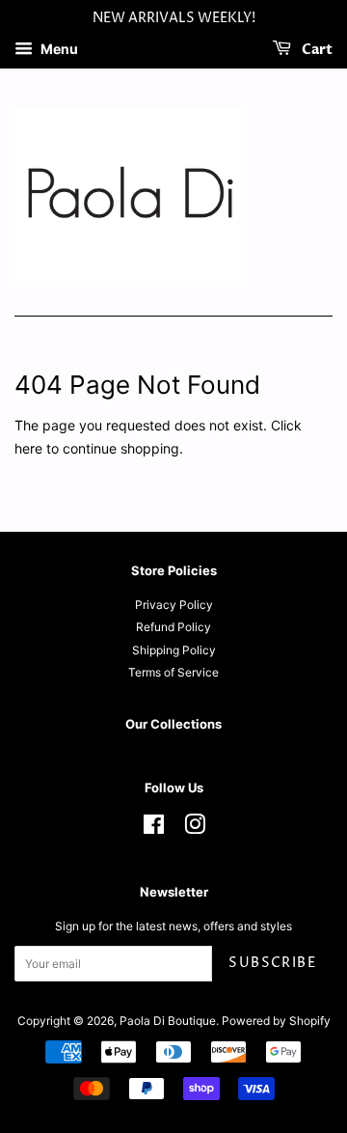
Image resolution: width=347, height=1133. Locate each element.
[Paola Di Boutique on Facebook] (154, 828)
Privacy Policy (174, 604)
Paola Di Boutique (168, 1020)
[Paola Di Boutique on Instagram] (194, 828)
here (28, 448)
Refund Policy (173, 627)
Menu (58, 49)
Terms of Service (173, 672)
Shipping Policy (174, 650)
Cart (316, 50)
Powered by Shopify (276, 1020)
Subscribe (272, 962)
